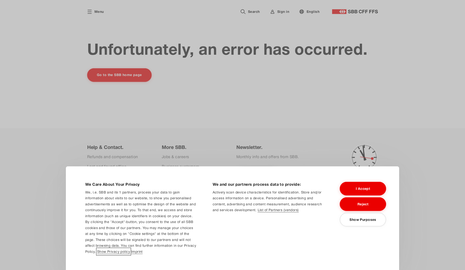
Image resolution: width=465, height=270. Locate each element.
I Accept (363, 189)
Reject (363, 204)
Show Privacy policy (113, 252)
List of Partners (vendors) (278, 210)
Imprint (137, 252)
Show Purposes (362, 220)
